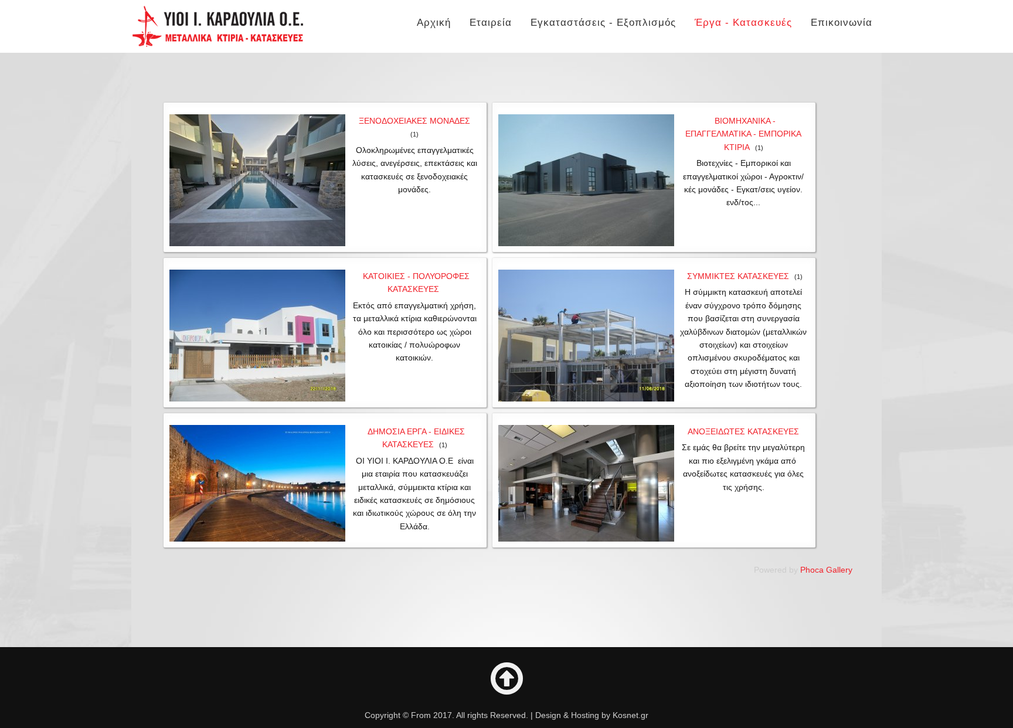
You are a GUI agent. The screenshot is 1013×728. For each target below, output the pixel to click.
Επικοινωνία (841, 22)
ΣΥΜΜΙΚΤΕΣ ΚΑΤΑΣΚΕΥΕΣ (738, 276)
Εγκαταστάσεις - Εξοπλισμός (603, 22)
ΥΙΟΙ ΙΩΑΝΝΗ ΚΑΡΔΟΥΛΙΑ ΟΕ (217, 26)
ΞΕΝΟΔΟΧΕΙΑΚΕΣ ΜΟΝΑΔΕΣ (414, 120)
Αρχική (434, 22)
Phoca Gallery (826, 569)
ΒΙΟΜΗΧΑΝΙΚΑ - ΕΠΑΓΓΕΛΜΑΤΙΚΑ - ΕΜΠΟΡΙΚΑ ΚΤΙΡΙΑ (743, 134)
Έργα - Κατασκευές (743, 22)
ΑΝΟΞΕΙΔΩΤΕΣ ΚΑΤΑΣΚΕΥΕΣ (743, 431)
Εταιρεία (491, 22)
